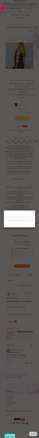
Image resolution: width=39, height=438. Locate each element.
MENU (3, 9)
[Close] (33, 212)
